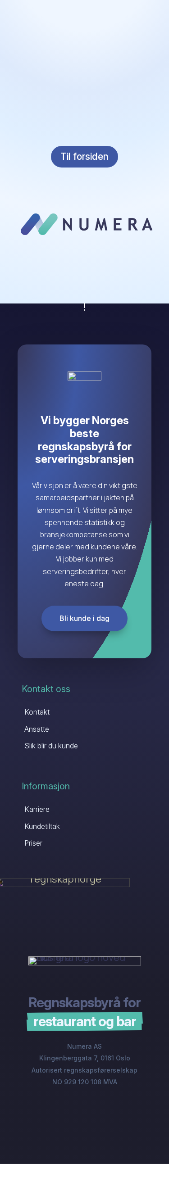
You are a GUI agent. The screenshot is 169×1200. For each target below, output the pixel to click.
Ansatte (36, 729)
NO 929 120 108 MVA (84, 1082)
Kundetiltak (42, 826)
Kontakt (37, 711)
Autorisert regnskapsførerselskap (84, 1070)
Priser (33, 842)
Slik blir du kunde (51, 745)
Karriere (37, 809)
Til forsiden (84, 156)
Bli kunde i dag (84, 618)
